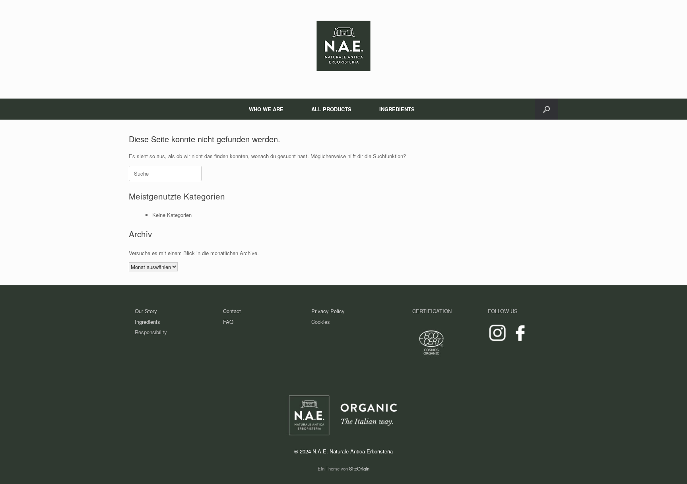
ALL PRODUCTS (331, 109)
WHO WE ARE (266, 109)
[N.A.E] (343, 46)
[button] (546, 109)
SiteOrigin (359, 468)
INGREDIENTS (397, 109)
